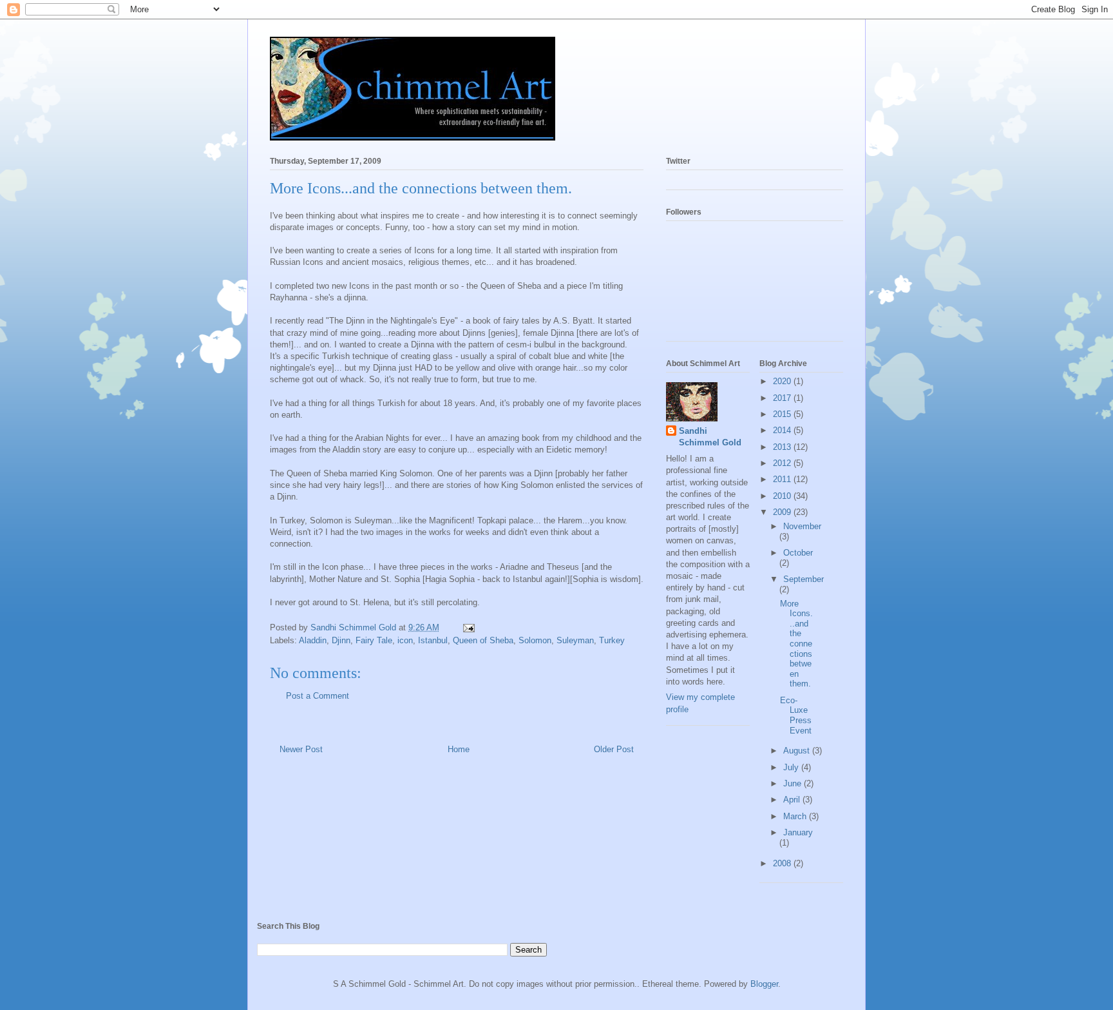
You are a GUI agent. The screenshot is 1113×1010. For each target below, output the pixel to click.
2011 (783, 479)
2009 (783, 512)
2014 (783, 430)
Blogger (764, 984)
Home (459, 749)
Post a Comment (317, 696)
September (803, 579)
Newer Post (301, 749)
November (802, 526)
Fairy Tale (374, 640)
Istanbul (433, 640)
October (798, 553)
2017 (783, 398)
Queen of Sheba (483, 640)
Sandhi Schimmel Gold (710, 436)
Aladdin (313, 640)
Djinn (341, 640)
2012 (783, 463)
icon (405, 640)
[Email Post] (468, 627)
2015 (783, 414)
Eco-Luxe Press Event (796, 715)
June (793, 783)
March (796, 816)
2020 (783, 381)
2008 (783, 863)
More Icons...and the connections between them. (796, 644)
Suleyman (575, 640)
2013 (783, 447)
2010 (783, 496)
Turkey (612, 640)
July (792, 767)
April (793, 799)
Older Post (614, 749)
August (797, 750)
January (798, 832)
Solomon (534, 640)
